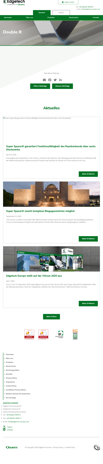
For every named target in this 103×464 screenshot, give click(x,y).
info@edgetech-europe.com (90, 9)
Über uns (29, 17)
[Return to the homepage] (14, 7)
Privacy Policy (11, 378)
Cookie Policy (11, 386)
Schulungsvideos (12, 370)
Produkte (51, 17)
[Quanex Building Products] (13, 447)
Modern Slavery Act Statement (18, 394)
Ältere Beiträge (40, 86)
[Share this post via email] (43, 79)
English (61, 13)
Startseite (8, 17)
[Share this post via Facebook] (48, 79)
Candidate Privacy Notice (16, 390)
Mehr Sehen (51, 317)
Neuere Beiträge (62, 86)
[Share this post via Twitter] (54, 79)
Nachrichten (73, 17)
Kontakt (96, 17)
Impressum (10, 382)
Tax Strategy (11, 398)
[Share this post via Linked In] (59, 79)
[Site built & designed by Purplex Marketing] (97, 447)
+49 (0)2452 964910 (86, 7)
